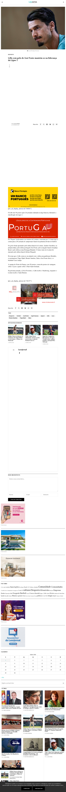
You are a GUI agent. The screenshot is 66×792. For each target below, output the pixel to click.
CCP (28, 587)
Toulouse (58, 596)
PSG (46, 596)
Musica (14, 596)
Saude (54, 596)
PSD (44, 596)
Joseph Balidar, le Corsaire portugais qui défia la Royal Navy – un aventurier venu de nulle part (32, 753)
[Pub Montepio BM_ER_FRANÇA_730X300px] (33, 197)
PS (42, 596)
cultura (26, 590)
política (39, 596)
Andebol (8, 587)
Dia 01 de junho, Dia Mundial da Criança (10, 754)
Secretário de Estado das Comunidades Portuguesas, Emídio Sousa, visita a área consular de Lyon (11, 707)
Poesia (35, 596)
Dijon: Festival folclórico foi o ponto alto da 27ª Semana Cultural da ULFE (54, 730)
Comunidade (44, 587)
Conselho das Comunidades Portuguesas (9, 590)
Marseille (7, 596)
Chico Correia (50, 733)
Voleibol (61, 596)
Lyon (2, 596)
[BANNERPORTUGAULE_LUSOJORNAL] (33, 228)
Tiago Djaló (23, 318)
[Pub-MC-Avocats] (33, 294)
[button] (63, 683)
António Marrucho (29, 710)
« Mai (2, 677)
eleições (51, 590)
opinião (19, 596)
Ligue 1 (43, 316)
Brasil (25, 587)
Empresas (57, 590)
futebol (19, 316)
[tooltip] (40, 124)
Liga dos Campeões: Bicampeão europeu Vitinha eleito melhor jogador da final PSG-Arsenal (49, 339)
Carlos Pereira (6, 710)
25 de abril (3, 587)
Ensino (3, 593)
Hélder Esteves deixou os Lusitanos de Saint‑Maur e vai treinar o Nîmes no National (15, 338)
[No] (64, 787)
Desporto (11, 54)
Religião (50, 596)
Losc (53, 316)
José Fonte (26, 316)
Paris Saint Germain (30, 596)
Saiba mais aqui (39, 788)
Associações (14, 587)
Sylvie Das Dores (50, 711)
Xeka (29, 318)
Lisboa (48, 593)
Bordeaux (21, 587)
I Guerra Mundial (34, 593)
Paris (24, 596)
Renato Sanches (13, 318)
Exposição (7, 593)
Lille (48, 316)
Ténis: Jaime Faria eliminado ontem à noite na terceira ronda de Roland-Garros (32, 338)
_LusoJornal (6, 735)
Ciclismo (32, 587)
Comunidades (56, 587)
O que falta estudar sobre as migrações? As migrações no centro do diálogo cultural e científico (32, 707)
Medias (10, 596)
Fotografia (16, 593)
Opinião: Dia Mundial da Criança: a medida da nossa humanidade (54, 709)
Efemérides (45, 590)
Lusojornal (17, 123)
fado (11, 593)
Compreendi (27, 788)
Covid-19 (20, 590)
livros (52, 593)
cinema (36, 587)
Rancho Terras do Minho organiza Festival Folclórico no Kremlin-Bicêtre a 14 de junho (11, 732)
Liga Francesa (34, 316)
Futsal (27, 593)
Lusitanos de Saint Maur (59, 593)
